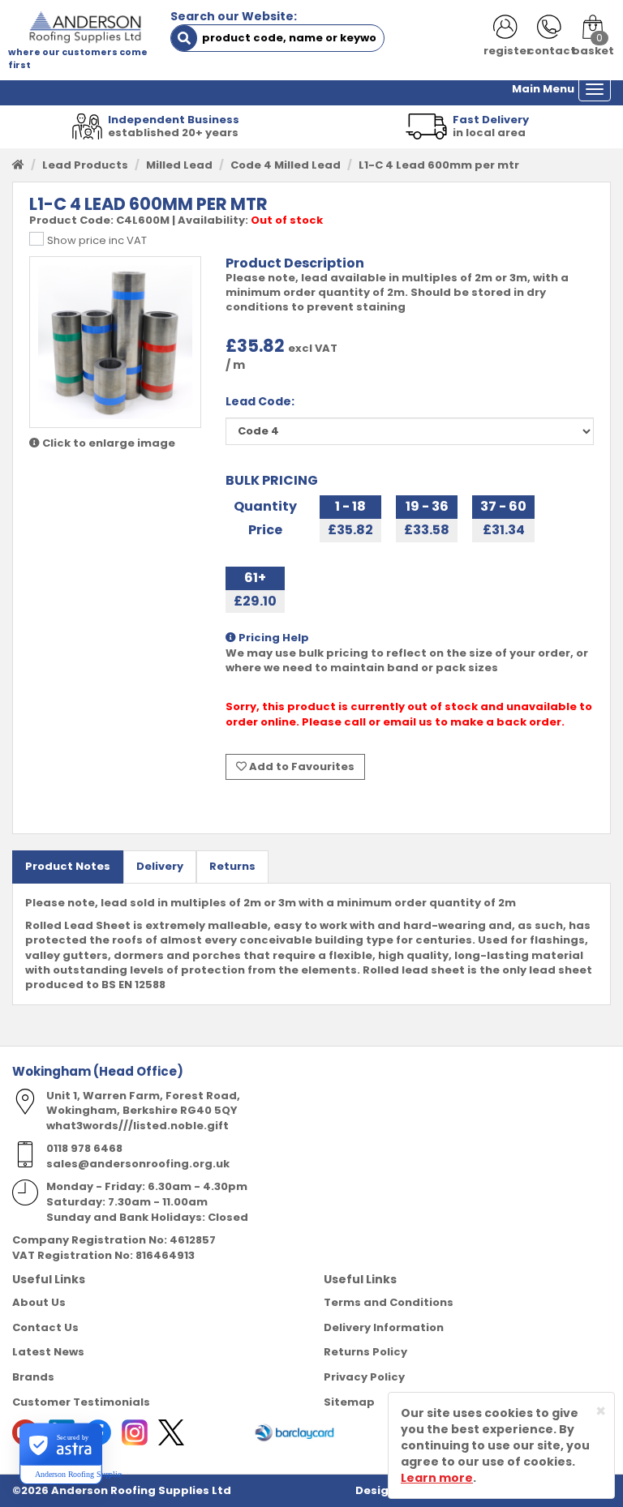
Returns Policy (365, 1351)
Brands (33, 1377)
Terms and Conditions (388, 1302)
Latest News (48, 1351)
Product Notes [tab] (67, 866)
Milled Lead (179, 165)
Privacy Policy (364, 1377)
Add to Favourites (300, 766)
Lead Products (85, 165)
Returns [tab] (232, 866)
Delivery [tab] (159, 866)
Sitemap (349, 1402)
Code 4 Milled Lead (285, 165)
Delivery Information (384, 1327)
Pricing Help (272, 638)
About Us (39, 1302)
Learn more (437, 1478)
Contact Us (45, 1327)
